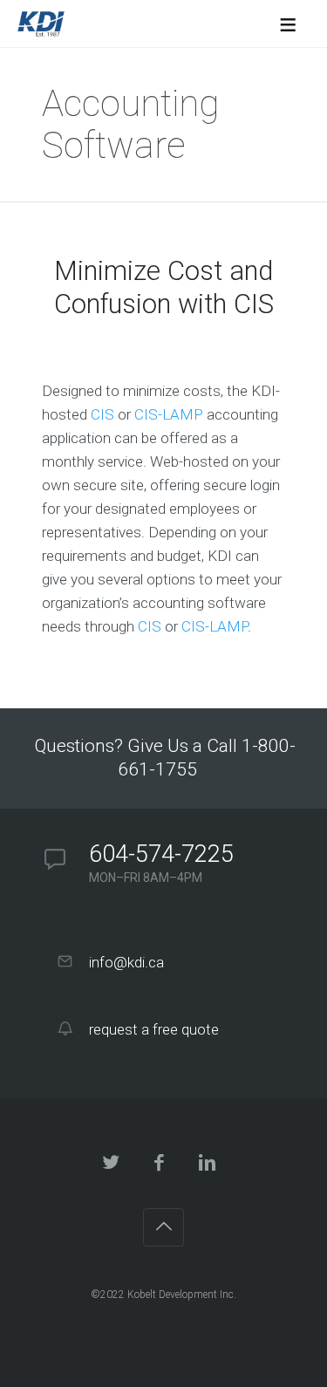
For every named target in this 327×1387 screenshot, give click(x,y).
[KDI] (41, 23)
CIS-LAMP (168, 414)
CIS (102, 414)
